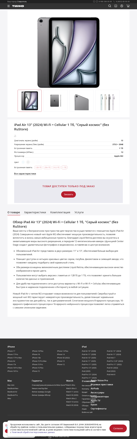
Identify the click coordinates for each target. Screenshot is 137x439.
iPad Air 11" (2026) (89, 354)
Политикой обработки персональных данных (33, 432)
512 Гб (56, 167)
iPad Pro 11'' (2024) (89, 378)
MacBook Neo (12, 388)
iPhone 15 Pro (37, 364)
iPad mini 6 (111, 374)
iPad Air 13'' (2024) (114, 351)
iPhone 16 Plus (37, 351)
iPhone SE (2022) (63, 358)
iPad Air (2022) (112, 368)
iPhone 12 (61, 364)
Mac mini (10, 385)
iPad (84, 346)
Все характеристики (25, 173)
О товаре (13, 212)
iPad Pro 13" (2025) (89, 368)
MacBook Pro (12, 395)
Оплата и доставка (89, 395)
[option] (68, 52)
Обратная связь (88, 402)
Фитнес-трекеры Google (41, 392)
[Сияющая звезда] (33, 162)
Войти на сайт (87, 412)
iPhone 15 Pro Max (39, 361)
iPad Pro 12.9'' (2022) (115, 361)
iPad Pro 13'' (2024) (89, 374)
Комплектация (60, 212)
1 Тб (64, 167)
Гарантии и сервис (89, 399)
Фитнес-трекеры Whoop (41, 395)
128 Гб (38, 167)
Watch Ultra (70, 385)
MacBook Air (12, 392)
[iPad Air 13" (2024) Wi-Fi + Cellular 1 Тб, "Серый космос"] (68, 52)
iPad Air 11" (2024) (114, 354)
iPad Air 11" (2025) (89, 361)
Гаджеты (37, 380)
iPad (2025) (86, 371)
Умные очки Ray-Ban (40, 388)
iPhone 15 (36, 371)
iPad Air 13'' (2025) (89, 358)
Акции (84, 409)
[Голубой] (23, 162)
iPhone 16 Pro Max (14, 368)
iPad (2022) (111, 371)
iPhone (11, 346)
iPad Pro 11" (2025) (89, 364)
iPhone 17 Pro (12, 354)
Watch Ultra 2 (71, 398)
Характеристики (35, 212)
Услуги (79, 212)
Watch (69, 380)
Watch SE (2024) (72, 405)
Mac (9, 380)
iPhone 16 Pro (12, 371)
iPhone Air (11, 361)
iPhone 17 (11, 351)
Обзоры (85, 405)
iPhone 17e (11, 364)
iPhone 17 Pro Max (14, 358)
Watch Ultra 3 (71, 388)
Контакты (85, 389)
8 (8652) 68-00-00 (123, 1)
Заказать (68, 194)
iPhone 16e (36, 358)
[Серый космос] (28, 162)
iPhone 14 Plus (62, 351)
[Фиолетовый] (38, 162)
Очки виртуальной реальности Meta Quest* (49, 385)
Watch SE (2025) (72, 395)
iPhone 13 (61, 361)
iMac (9, 398)
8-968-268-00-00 (105, 1)
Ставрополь (22, 1)
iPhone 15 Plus (37, 368)
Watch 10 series (72, 402)
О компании (89, 381)
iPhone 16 (36, 354)
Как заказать (87, 385)
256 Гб (47, 167)
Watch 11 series (72, 392)
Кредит (84, 392)
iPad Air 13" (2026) (89, 351)
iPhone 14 (61, 354)
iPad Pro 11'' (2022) (114, 364)
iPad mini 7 (111, 358)
